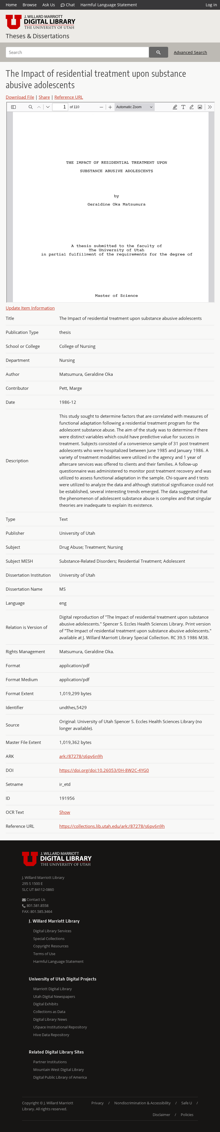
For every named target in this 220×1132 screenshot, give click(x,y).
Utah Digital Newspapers (54, 996)
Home (11, 4)
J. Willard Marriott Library (43, 877)
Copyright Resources (50, 946)
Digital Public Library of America (60, 1077)
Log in (211, 4)
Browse (30, 4)
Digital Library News (50, 1019)
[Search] (158, 52)
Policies (187, 1114)
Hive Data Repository (51, 1034)
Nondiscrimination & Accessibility (142, 1102)
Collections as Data (49, 1011)
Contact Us (35, 899)
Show (64, 812)
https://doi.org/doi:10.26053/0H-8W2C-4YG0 (104, 770)
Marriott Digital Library (52, 988)
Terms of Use (44, 953)
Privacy (97, 1102)
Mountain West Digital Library (58, 1069)
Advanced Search (190, 52)
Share (44, 97)
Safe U (186, 1102)
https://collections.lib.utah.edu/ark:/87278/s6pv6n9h (112, 826)
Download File (20, 97)
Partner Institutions (50, 1061)
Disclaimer (161, 1114)
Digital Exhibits (45, 1003)
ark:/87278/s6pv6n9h (81, 756)
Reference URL (68, 97)
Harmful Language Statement (108, 4)
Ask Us (48, 4)
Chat (70, 4)
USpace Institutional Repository (60, 1027)
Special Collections (48, 938)
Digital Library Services (52, 930)
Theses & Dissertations (37, 36)
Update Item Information (30, 308)
